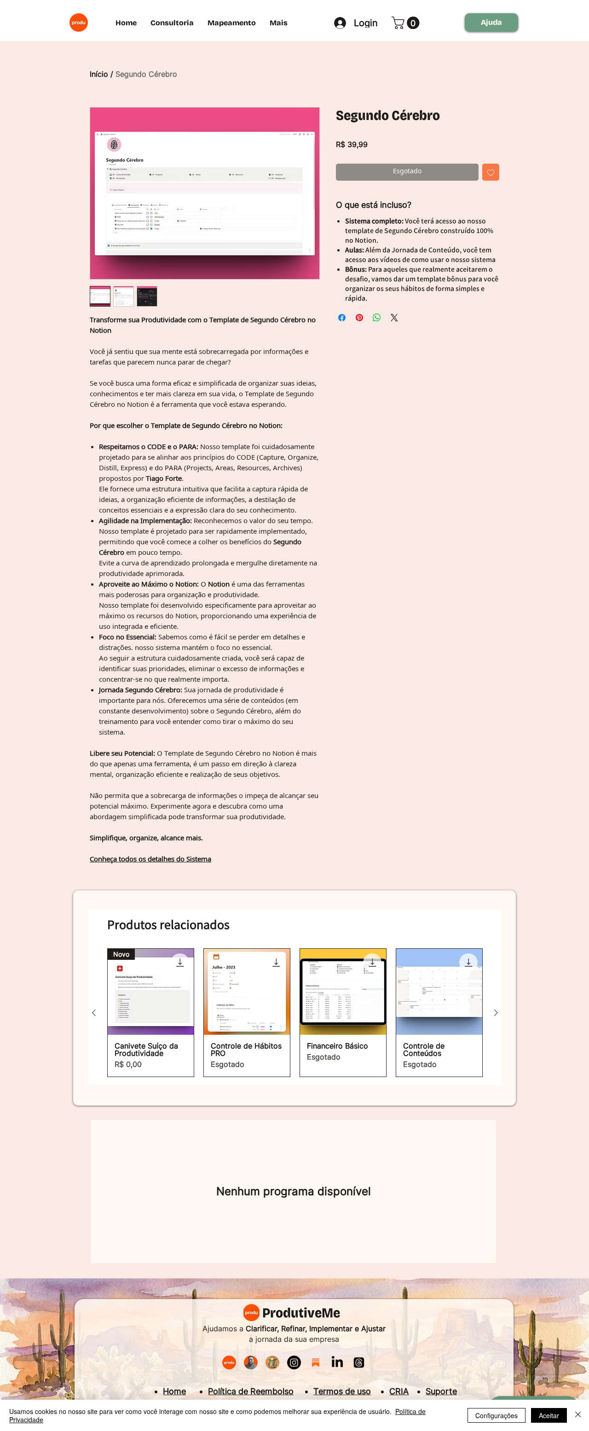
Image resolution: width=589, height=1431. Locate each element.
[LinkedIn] (337, 1362)
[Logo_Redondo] (229, 1362)
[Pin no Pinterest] (359, 317)
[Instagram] (294, 1362)
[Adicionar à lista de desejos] (490, 172)
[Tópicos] (359, 1362)
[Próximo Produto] (496, 1012)
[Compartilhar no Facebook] (341, 317)
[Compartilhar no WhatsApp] (376, 317)
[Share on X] (394, 317)
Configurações (496, 1415)
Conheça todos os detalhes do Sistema (150, 860)
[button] (407, 23)
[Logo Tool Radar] (272, 1362)
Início (99, 74)
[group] (295, 1013)
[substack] (316, 1362)
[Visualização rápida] (247, 992)
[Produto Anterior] (93, 1012)
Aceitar (549, 1415)
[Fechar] (577, 1415)
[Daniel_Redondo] (251, 1362)
